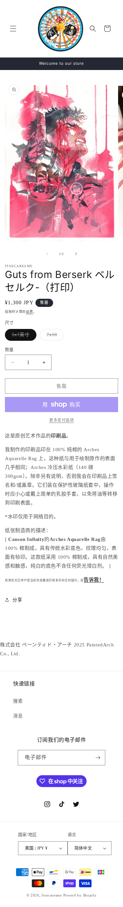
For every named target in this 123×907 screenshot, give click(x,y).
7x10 (54, 336)
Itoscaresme (52, 895)
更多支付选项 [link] (61, 420)
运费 (29, 312)
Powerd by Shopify (80, 895)
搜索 (18, 701)
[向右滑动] (76, 253)
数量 (9, 349)
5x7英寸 (23, 336)
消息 (18, 715)
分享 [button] (17, 599)
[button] (13, 28)
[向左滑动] (47, 253)
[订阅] (98, 757)
